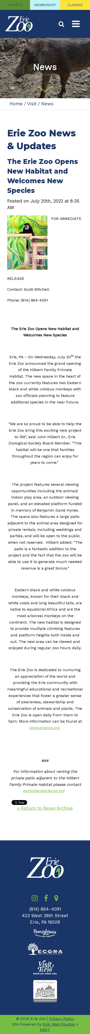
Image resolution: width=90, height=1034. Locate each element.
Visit (31, 103)
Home (16, 103)
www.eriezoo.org (44, 727)
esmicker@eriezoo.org (44, 790)
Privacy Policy (61, 1018)
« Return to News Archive (45, 808)
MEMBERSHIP (45, 5)
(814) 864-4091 (45, 909)
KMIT (45, 1029)
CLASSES (75, 5)
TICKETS (15, 5)
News (47, 103)
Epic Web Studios (59, 1024)
